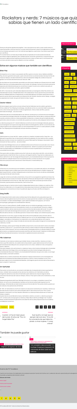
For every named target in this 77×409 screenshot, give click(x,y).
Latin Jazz (73, 86)
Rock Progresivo (69, 136)
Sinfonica (67, 144)
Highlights (41, 341)
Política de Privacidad (6, 383)
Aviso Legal (3, 380)
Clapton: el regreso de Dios (11, 347)
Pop (74, 107)
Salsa (70, 178)
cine (32, 341)
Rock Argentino (69, 123)
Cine (73, 74)
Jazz (66, 86)
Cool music (68, 78)
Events (10, 344)
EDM (66, 82)
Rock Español (68, 127)
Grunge (73, 82)
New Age (67, 103)
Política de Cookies (5, 386)
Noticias (40, 342)
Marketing (68, 90)
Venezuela (68, 148)
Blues (6, 344)
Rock (11, 307)
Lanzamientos (48, 341)
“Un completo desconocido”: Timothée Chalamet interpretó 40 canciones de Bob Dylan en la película (42, 348)
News (18, 344)
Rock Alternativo (69, 119)
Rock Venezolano (70, 140)
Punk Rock (4, 307)
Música (15, 344)
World (70, 182)
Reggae (67, 115)
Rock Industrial (69, 131)
